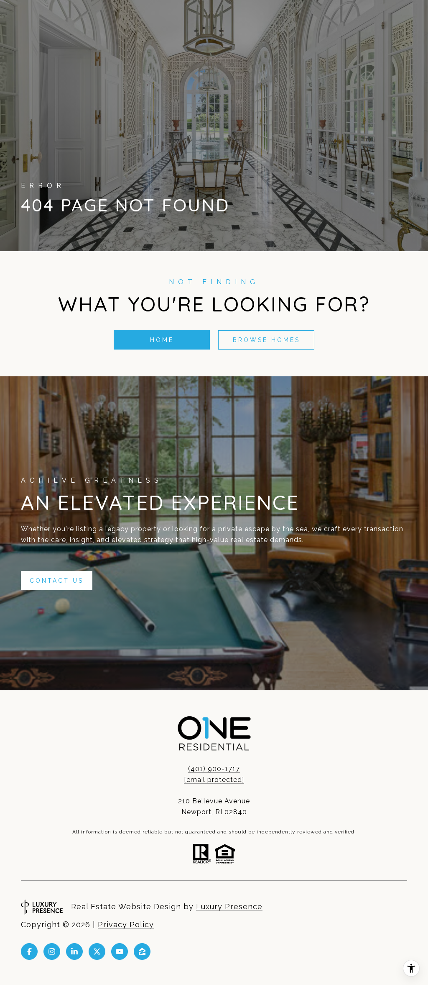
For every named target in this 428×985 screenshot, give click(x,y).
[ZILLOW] (142, 951)
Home (162, 340)
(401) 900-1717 (214, 769)
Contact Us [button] (57, 580)
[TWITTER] (97, 951)
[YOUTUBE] (119, 951)
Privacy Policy (126, 924)
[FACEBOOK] (29, 951)
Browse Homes (266, 340)
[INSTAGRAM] (51, 951)
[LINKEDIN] (74, 951)
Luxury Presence (229, 906)
